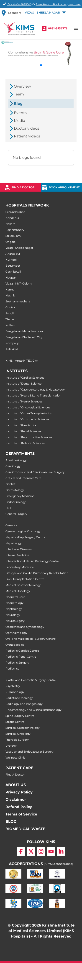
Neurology (12, 615)
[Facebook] (21, 851)
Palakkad (11, 349)
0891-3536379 (57, 28)
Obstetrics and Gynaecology (24, 626)
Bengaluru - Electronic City (23, 337)
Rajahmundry (14, 230)
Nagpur (10, 277)
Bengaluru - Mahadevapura (24, 331)
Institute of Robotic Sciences (25, 443)
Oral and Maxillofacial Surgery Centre (30, 638)
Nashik (10, 295)
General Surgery (16, 514)
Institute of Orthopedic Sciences (27, 419)
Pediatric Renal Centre (20, 656)
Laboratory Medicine (19, 567)
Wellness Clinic (15, 757)
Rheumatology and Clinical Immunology (33, 710)
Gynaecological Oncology (23, 531)
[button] (44, 13)
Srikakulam (13, 235)
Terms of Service (21, 814)
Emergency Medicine (19, 496)
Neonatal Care (15, 597)
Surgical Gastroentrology (22, 727)
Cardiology (12, 466)
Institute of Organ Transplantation (28, 413)
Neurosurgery (15, 620)
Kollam (10, 325)
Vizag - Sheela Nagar (19, 247)
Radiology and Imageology (24, 704)
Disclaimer (15, 799)
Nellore (10, 224)
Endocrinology (15, 502)
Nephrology (13, 609)
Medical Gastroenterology (23, 585)
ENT (8, 508)
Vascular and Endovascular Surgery (29, 751)
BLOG (10, 821)
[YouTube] (51, 851)
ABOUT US (15, 785)
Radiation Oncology (19, 698)
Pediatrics (12, 668)
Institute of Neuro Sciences (23, 401)
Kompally (12, 343)
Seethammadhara (17, 301)
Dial (19, 4)
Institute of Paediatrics (20, 425)
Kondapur (12, 218)
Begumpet (12, 265)
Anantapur (12, 253)
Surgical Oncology (18, 733)
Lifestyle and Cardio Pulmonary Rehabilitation (36, 573)
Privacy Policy (19, 792)
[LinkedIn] (61, 851)
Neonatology (14, 603)
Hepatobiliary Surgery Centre (25, 537)
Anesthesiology (16, 460)
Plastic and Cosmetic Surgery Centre (30, 680)
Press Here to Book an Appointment (58, 4)
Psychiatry (12, 686)
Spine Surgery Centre (19, 715)
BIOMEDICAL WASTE (25, 829)
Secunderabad (15, 212)
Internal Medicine (17, 555)
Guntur (10, 307)
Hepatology (13, 543)
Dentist (10, 484)
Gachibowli (13, 271)
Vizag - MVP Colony (18, 283)
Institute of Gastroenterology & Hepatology (35, 389)
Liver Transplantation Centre (24, 579)
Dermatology (14, 490)
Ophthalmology (16, 632)
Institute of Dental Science (23, 383)
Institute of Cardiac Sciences (24, 377)
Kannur (10, 289)
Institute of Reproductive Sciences (28, 437)
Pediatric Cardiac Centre (22, 650)
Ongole (10, 241)
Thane (9, 319)
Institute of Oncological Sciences (27, 407)
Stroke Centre (14, 721)
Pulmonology (14, 692)
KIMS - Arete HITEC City (21, 360)
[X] (31, 851)
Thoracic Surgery (17, 739)
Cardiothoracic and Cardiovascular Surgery (34, 472)
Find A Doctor (15, 774)
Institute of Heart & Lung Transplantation (33, 395)
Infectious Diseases (18, 549)
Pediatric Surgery (17, 662)
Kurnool (11, 259)
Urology (11, 745)
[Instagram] (41, 851)
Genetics (11, 525)
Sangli (9, 313)
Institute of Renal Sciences (23, 431)
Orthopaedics (14, 644)
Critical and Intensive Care (23, 478)
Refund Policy (18, 807)
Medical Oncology (17, 591)
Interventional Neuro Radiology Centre (32, 561)
